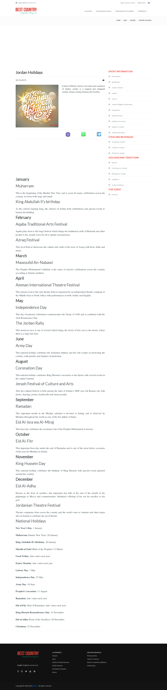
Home (118, 20)
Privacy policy (92, 656)
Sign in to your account (128, 3)
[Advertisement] (83, 44)
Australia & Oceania (59, 669)
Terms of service (93, 659)
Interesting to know (103, 11)
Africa (54, 672)
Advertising (91, 666)
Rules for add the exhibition (96, 662)
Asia (125, 20)
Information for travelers (124, 11)
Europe (54, 656)
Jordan (132, 20)
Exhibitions (142, 11)
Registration (141, 3)
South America (57, 666)
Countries (88, 11)
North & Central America (60, 662)
